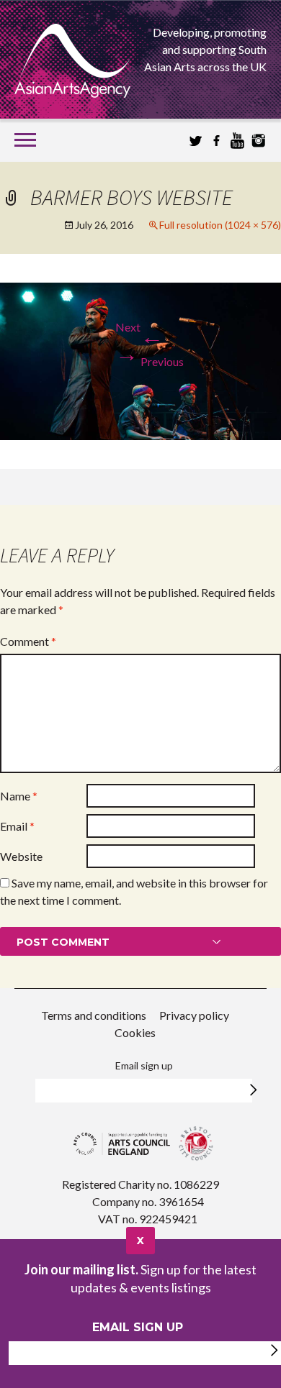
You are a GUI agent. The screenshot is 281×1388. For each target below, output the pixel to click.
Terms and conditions (93, 1015)
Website (21, 856)
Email (17, 826)
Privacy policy (194, 1015)
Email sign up (144, 1065)
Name (18, 796)
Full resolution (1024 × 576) (220, 225)
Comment (28, 641)
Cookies (135, 1032)
